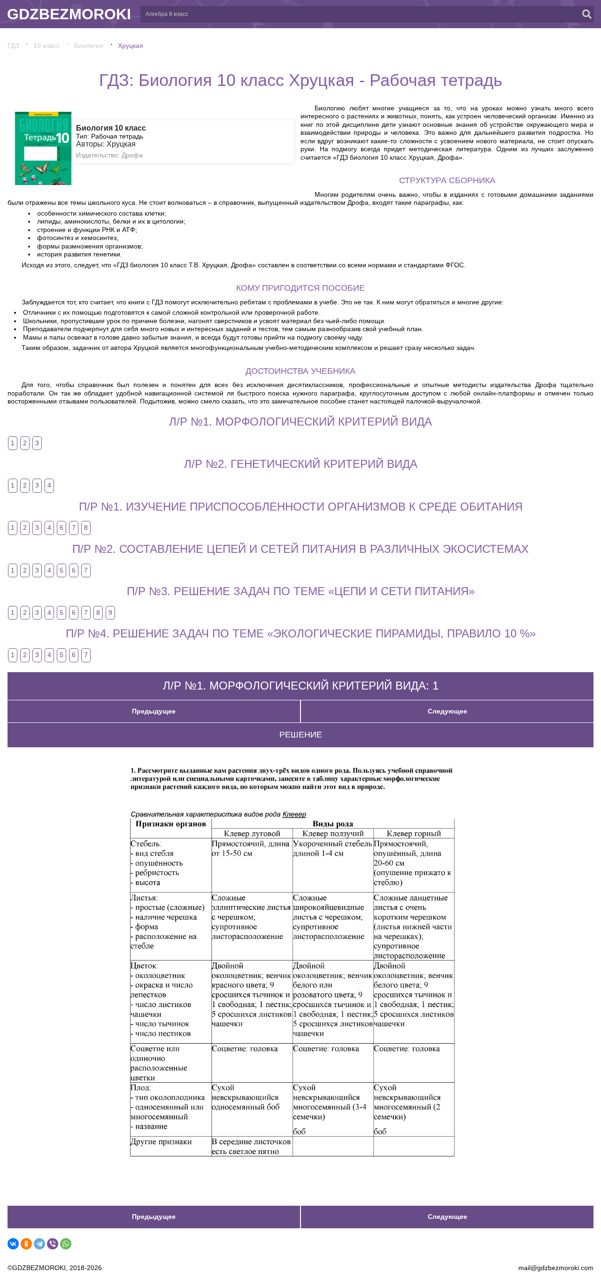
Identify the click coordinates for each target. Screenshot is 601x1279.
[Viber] (52, 1243)
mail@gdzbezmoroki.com (555, 1267)
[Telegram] (39, 1243)
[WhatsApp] (65, 1243)
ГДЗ (13, 45)
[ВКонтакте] (13, 1243)
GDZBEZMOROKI (69, 14)
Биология (88, 45)
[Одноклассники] (26, 1243)
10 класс (46, 45)
